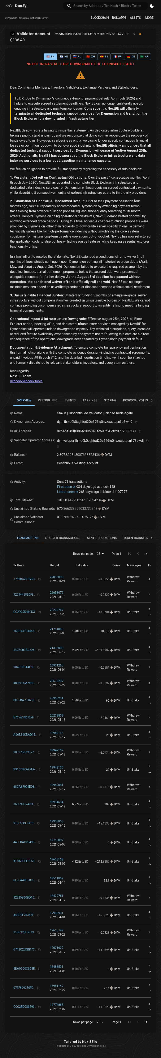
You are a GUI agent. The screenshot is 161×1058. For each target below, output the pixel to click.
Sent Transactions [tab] (102, 538)
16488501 (56, 966)
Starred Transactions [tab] (62, 538)
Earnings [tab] (90, 400)
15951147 (56, 986)
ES (104, 56)
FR (117, 56)
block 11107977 (115, 492)
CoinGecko (76, 1046)
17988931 (56, 913)
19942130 (56, 767)
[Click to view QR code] (134, 34)
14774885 (56, 1004)
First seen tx (66, 487)
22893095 (56, 577)
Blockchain (100, 17)
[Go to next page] (146, 554)
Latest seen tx (67, 492)
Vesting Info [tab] (47, 400)
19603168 (56, 859)
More (149, 17)
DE (131, 56)
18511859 (56, 878)
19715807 (56, 840)
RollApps (119, 17)
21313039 (56, 648)
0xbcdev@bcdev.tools (26, 381)
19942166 (56, 733)
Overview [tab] (24, 400)
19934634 (56, 802)
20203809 (56, 715)
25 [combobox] (98, 553)
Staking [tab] (110, 400)
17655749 (56, 930)
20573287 (56, 681)
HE (64, 56)
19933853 (56, 821)
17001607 (56, 947)
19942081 (56, 785)
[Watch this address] (140, 34)
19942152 (56, 750)
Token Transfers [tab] (136, 538)
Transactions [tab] (28, 538)
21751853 (56, 629)
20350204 (56, 698)
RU (77, 56)
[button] (54, 565)
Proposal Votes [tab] (135, 400)
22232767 (56, 610)
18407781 (56, 895)
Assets (135, 17)
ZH (90, 56)
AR (144, 56)
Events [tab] (70, 400)
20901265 (56, 665)
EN (50, 56)
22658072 (56, 592)
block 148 (108, 487)
